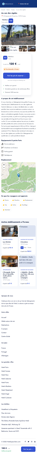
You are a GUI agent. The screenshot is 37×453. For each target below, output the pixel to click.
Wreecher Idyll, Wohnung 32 (10, 424)
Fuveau (13, 10)
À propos (4, 329)
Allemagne (4, 356)
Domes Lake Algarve (8, 417)
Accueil (3, 10)
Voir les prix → (28, 449)
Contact (3, 332)
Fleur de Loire (5, 413)
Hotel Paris (4, 367)
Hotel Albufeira (6, 386)
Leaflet (24, 191)
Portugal (4, 352)
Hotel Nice (4, 375)
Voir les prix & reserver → (16, 75)
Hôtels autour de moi (8, 321)
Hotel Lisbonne (6, 379)
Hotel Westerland (6, 390)
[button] (18, 175)
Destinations (5, 325)
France (3, 348)
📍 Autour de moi (23, 4)
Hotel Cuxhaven (6, 398)
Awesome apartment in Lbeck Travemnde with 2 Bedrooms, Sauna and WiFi (16, 429)
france (8, 10)
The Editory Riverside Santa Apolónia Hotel (15, 421)
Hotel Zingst (5, 394)
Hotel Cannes (5, 371)
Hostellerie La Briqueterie (9, 409)
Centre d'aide (5, 336)
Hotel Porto (5, 382)
